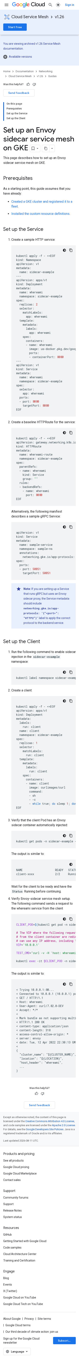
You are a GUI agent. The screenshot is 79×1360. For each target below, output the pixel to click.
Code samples (12, 1247)
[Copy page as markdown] (45, 148)
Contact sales (12, 1180)
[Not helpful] (34, 84)
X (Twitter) (10, 1291)
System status (12, 1217)
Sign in (69, 4)
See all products (13, 1160)
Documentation (25, 71)
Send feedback (18, 93)
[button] (39, 56)
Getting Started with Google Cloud (24, 1241)
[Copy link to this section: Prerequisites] (37, 178)
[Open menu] (6, 5)
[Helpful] (28, 84)
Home (6, 71)
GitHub (7, 1234)
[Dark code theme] (64, 250)
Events (7, 1284)
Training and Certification (19, 1260)
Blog (6, 1278)
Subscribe (65, 1340)
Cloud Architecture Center (19, 1254)
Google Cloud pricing (16, 1167)
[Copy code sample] (71, 250)
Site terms (44, 1318)
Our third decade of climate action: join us (31, 1331)
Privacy (29, 1318)
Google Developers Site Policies (44, 1129)
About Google (12, 1318)
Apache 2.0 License (63, 1125)
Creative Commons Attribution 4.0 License (49, 1121)
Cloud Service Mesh (29, 16)
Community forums (15, 1197)
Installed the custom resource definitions (40, 214)
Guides (52, 76)
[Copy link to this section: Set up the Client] (44, 641)
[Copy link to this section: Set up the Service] (47, 229)
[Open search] (50, 4)
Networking (45, 71)
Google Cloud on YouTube (19, 1297)
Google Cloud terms (18, 1325)
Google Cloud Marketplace (20, 1173)
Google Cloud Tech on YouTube (23, 1304)
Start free (15, 27)
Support (8, 1204)
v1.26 (59, 16)
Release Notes (12, 1210)
